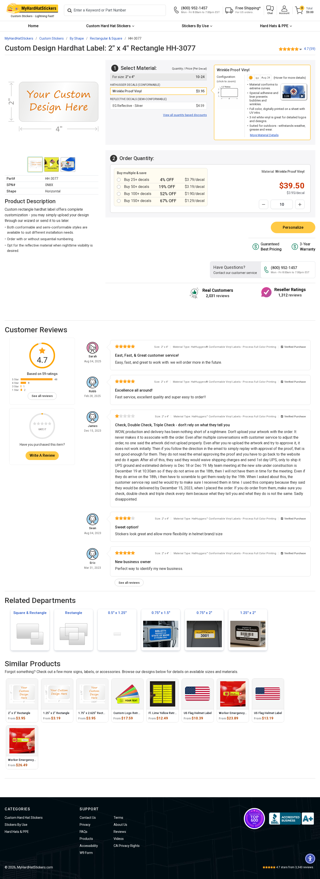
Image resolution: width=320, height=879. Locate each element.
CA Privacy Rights (127, 846)
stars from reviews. (295, 867)
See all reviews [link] (42, 396)
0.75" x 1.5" (161, 613)
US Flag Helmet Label (198, 713)
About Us (120, 825)
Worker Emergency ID (233, 713)
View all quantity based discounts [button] (185, 115)
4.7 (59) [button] (309, 49)
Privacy (85, 825)
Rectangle (73, 613)
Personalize (293, 227)
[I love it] (50, 424)
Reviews (120, 832)
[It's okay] (42, 424)
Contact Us (88, 817)
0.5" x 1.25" (117, 613)
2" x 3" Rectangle (19, 713)
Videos (119, 839)
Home (33, 26)
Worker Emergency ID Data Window (31, 760)
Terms (118, 817)
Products (86, 839)
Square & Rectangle (30, 613)
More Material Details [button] (264, 135)
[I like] (46, 424)
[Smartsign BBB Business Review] (291, 818)
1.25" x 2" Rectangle (56, 713)
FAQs (83, 832)
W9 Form (86, 853)
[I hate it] (35, 424)
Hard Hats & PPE (274, 26)
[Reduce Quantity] (263, 204)
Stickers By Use (195, 26)
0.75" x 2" (204, 613)
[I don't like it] (38, 424)
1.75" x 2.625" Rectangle (94, 713)
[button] (270, 10)
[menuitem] (33, 26)
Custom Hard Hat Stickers (108, 26)
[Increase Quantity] (300, 204)
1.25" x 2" (248, 613)
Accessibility (89, 846)
